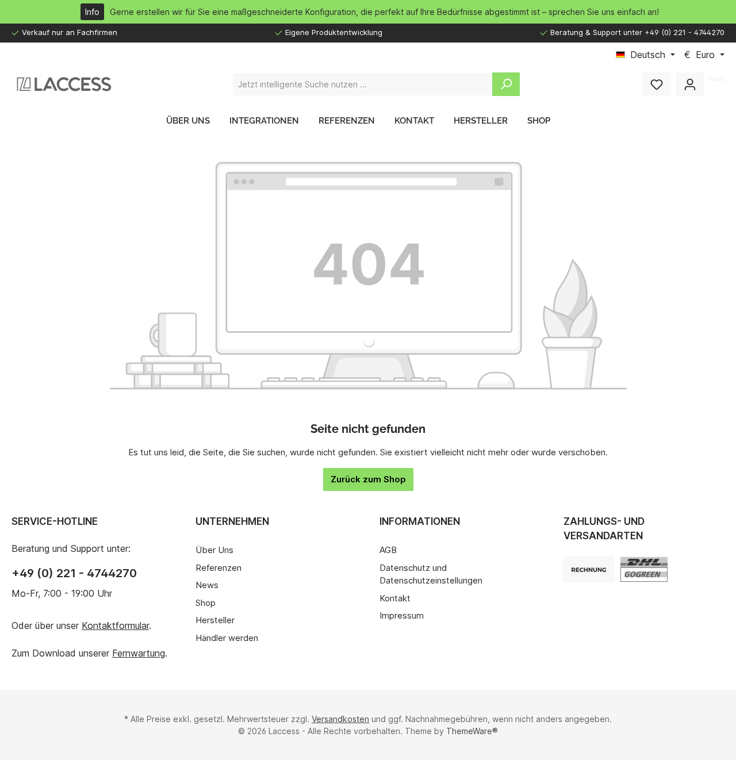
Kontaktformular (115, 625)
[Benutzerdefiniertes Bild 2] (589, 569)
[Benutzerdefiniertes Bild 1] (644, 569)
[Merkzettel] (656, 84)
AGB (388, 549)
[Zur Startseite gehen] (63, 84)
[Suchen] (506, 84)
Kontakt (395, 598)
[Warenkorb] (717, 79)
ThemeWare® (472, 731)
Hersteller (215, 620)
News (206, 584)
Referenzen (218, 567)
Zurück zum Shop (368, 479)
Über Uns (214, 549)
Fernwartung (138, 653)
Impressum (401, 615)
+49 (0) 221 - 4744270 (74, 573)
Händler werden (226, 637)
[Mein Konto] (690, 84)
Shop (205, 602)
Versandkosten (340, 719)
